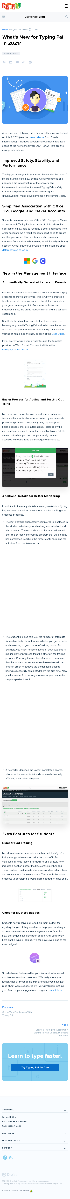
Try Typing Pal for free (35, 1067)
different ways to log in (15, 250)
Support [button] (7, 1148)
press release (36, 137)
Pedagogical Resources (15, 349)
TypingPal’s (34, 17)
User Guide (58, 333)
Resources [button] (8, 1133)
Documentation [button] (11, 1141)
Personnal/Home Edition (14, 1121)
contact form (55, 990)
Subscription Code (11, 1126)
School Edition (9, 1117)
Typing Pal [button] (8, 1110)
